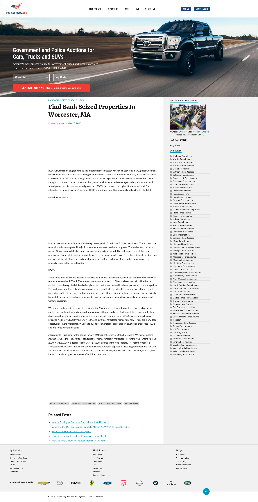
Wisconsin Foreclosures (184, 351)
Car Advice (180, 454)
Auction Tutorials (201, 131)
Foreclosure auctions (110, 404)
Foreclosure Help (181, 193)
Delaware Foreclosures (184, 181)
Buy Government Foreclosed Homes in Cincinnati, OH (79, 436)
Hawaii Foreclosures (182, 206)
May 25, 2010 (74, 123)
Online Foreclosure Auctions (186, 297)
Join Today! (97, 454)
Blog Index (175, 145)
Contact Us (150, 9)
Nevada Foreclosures (183, 269)
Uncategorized (180, 332)
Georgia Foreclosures (183, 200)
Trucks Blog (181, 461)
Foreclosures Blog (183, 465)
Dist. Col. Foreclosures (183, 184)
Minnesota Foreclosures (184, 253)
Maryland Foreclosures (183, 244)
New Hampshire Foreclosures (187, 272)
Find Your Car (95, 9)
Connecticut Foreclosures (185, 178)
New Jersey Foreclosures (185, 275)
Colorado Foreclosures (183, 175)
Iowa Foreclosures (181, 222)
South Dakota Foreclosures (186, 316)
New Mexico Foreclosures (185, 278)
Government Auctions (18, 458)
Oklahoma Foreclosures (184, 294)
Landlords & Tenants (183, 231)
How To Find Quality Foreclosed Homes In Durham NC (80, 440)
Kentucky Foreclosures (183, 228)
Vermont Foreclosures (183, 338)
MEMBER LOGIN (202, 9)
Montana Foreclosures (183, 263)
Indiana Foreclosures (182, 219)
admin (61, 123)
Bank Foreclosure (181, 168)
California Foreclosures (183, 171)
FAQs (137, 9)
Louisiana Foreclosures (183, 237)
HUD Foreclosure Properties (186, 209)
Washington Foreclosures (185, 345)
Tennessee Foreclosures (184, 322)
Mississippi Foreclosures (184, 256)
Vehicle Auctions (16, 468)
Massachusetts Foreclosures (66, 100)
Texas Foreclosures (182, 326)
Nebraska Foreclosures (184, 266)
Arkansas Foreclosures (183, 165)
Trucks (12, 465)
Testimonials (113, 9)
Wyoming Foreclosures (184, 354)
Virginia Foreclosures (182, 341)
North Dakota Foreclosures (186, 288)
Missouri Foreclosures (183, 260)
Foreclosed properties (83, 404)
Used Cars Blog (182, 458)
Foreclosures (97, 497)
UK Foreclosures (181, 329)
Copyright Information (101, 475)
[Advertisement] (103, 149)
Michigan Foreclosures (183, 250)
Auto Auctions (15, 454)
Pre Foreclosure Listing (184, 307)
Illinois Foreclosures (182, 216)
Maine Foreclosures (182, 241)
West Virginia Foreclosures (185, 348)
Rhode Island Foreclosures (185, 310)
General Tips (181, 468)
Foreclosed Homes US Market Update (71, 431)
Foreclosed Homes (59, 404)
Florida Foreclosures (182, 187)
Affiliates (96, 472)
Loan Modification (181, 234)
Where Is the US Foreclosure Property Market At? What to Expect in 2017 (91, 427)
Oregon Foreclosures (183, 301)
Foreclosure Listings (182, 197)
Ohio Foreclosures (181, 291)
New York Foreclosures (184, 282)
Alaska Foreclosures (182, 159)
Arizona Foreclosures (183, 162)
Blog (127, 9)
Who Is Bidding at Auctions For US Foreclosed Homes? (80, 422)
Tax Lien (177, 319)
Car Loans (14, 472)
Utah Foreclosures (181, 335)
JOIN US (186, 9)
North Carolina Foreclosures (186, 285)
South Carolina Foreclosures (186, 313)
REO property (131, 404)
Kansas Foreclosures (182, 225)
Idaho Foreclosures (182, 212)
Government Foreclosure (184, 203)
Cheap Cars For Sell (18, 461)
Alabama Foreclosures (183, 156)
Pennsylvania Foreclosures (185, 304)
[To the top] (206, 491)
